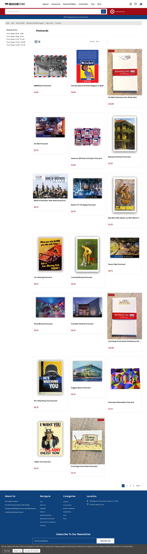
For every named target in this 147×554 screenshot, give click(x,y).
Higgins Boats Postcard (80, 388)
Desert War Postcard (116, 264)
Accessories (56, 4)
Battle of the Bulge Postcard (83, 205)
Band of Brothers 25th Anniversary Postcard (50, 200)
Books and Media (69, 4)
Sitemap (42, 525)
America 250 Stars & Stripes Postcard (86, 158)
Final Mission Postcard (43, 324)
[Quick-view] (50, 63)
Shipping (43, 508)
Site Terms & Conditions (48, 522)
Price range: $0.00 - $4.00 (15, 33)
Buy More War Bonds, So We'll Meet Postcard (124, 218)
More (99, 4)
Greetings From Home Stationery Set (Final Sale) (124, 341)
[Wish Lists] (134, 4)
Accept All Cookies (32, 551)
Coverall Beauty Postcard (81, 277)
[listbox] (102, 41)
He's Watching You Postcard (45, 401)
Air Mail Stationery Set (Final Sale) (122, 97)
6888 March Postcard (42, 86)
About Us (43, 505)
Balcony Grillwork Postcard (119, 157)
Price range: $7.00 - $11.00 (15, 39)
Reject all (17, 551)
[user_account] (130, 4)
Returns (42, 512)
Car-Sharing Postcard (43, 277)
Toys (92, 4)
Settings (7, 551)
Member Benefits (45, 515)
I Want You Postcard (42, 462)
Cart (41, 501)
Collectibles (83, 4)
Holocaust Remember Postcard (121, 402)
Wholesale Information (47, 519)
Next (138, 486)
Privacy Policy (128, 546)
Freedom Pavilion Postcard (82, 324)
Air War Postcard (41, 144)
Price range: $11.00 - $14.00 (16, 42)
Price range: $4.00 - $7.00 (15, 36)
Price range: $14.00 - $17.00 (16, 45)
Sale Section (120, 12)
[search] (103, 11)
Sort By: (92, 41)
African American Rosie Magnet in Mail (87, 86)
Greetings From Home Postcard (84, 466)
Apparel (45, 4)
